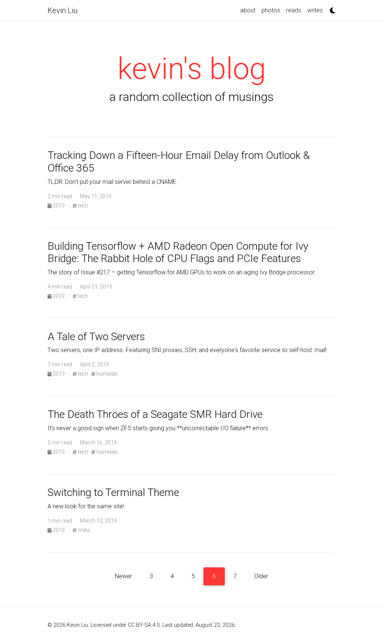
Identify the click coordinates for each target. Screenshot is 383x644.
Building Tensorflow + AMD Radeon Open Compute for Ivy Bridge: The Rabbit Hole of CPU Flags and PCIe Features (178, 252)
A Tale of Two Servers (96, 336)
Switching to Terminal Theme (113, 492)
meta (83, 530)
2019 (59, 206)
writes (315, 10)
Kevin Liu (62, 10)
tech (82, 206)
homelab (106, 374)
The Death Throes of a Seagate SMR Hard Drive (155, 414)
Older (261, 576)
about (247, 10)
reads (293, 10)
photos (270, 10)
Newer (123, 576)
